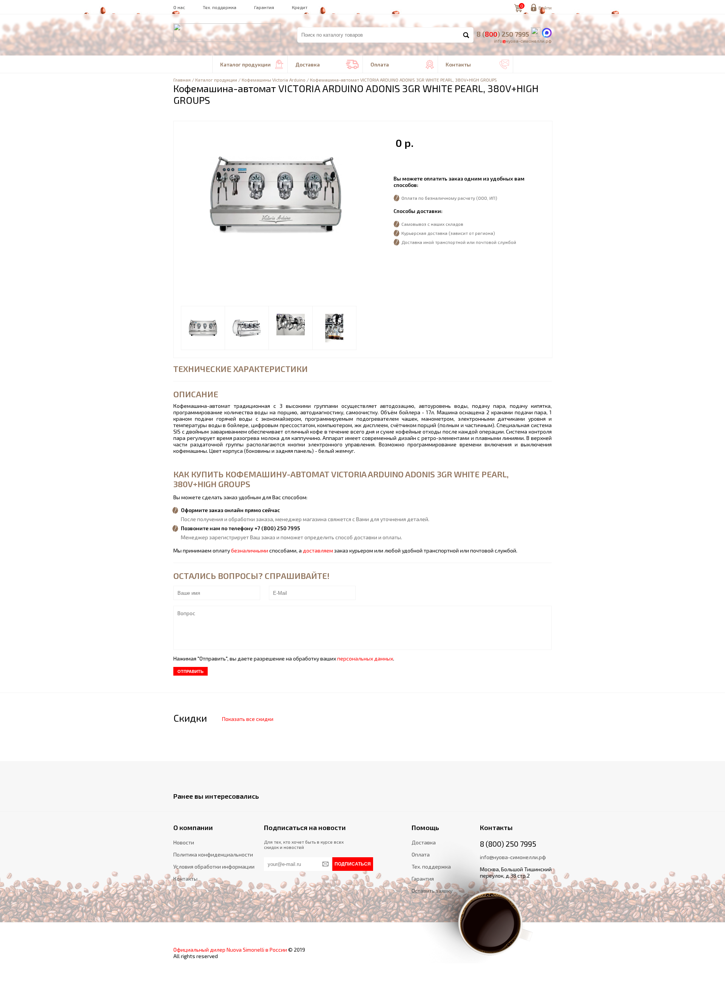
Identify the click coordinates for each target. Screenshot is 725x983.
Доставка (327, 64)
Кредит (299, 7)
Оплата (402, 64)
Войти (545, 7)
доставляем (318, 550)
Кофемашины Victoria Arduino (273, 79)
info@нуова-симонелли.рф (513, 857)
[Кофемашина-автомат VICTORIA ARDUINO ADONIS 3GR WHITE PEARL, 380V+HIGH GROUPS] (203, 328)
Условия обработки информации (214, 866)
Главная (182, 79)
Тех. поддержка (219, 7)
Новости (183, 842)
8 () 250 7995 (503, 34)
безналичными (249, 550)
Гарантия (264, 7)
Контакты (477, 64)
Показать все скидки (247, 719)
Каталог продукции (252, 64)
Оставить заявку (432, 890)
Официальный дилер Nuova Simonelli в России (230, 949)
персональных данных (365, 658)
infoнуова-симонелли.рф (523, 40)
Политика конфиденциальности (213, 854)
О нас (179, 7)
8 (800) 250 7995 (508, 843)
